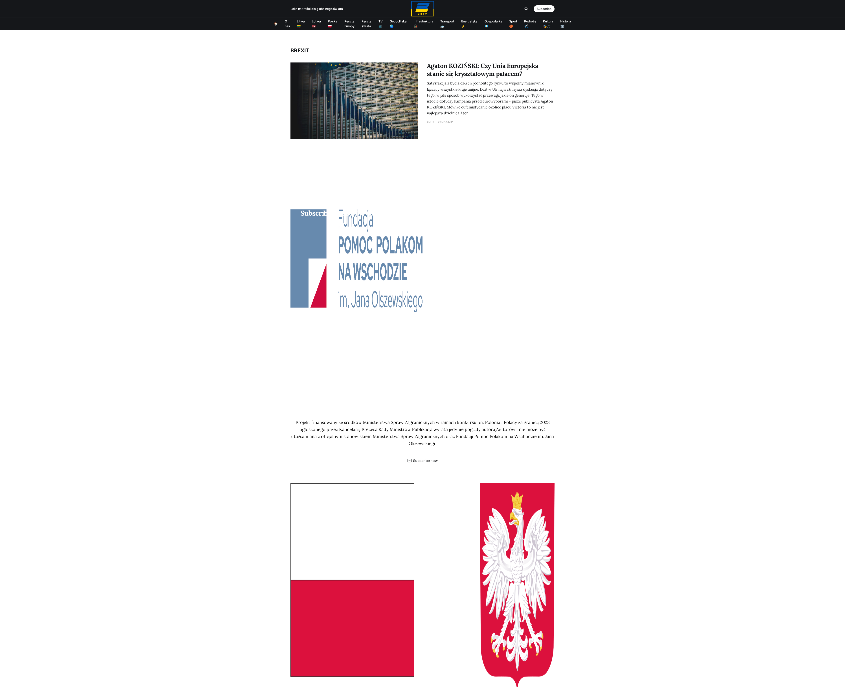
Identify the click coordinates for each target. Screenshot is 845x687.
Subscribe (544, 9)
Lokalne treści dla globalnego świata (316, 9)
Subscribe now (425, 460)
